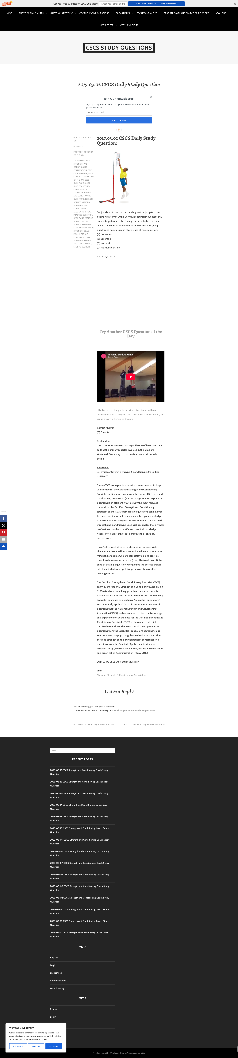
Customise (18, 1046)
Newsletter (106, 25)
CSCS (90, 170)
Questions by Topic (61, 13)
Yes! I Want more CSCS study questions (156, 3)
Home (9, 13)
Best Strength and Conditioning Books (186, 13)
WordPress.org (57, 988)
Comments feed (58, 980)
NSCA (89, 212)
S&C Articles (123, 13)
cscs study (84, 186)
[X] (3, 525)
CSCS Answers (80, 173)
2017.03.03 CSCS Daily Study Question (143, 724)
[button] (119, 3)
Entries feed (56, 973)
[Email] (3, 539)
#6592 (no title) (129, 25)
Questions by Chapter (31, 13)
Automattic (140, 1053)
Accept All (53, 1046)
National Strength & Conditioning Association (121, 675)
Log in (53, 965)
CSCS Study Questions (119, 47)
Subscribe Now (119, 120)
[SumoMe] (3, 546)
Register (54, 957)
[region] (36, 1037)
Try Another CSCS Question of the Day (131, 333)
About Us (221, 13)
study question (82, 247)
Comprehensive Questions (94, 13)
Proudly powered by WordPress (106, 1053)
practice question (83, 215)
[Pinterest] (3, 532)
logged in (91, 706)
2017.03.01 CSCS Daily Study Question (94, 724)
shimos (79, 146)
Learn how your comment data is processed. (134, 710)
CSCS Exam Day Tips (147, 13)
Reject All (36, 1046)
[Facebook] (3, 518)
